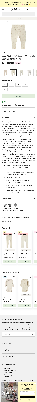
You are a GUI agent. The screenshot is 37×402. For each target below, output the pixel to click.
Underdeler (19, 21)
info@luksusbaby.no (8, 375)
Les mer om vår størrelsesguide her (12, 210)
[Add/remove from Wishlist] (14, 233)
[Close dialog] (35, 383)
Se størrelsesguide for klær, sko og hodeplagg (15, 217)
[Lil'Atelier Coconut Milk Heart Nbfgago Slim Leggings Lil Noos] (29, 72)
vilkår (29, 325)
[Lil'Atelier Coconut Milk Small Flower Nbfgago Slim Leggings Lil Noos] (21, 72)
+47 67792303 (11, 372)
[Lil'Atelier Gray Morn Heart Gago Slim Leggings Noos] (5, 72)
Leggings (26, 21)
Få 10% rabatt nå (27, 396)
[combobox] (18, 14)
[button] (34, 9)
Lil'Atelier (8, 21)
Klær (13, 21)
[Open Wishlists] (31, 10)
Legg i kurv (18, 96)
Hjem (3, 21)
